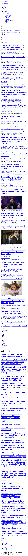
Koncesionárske (10, 20)
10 (4, 343)
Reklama (5, 11)
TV (4, 6)
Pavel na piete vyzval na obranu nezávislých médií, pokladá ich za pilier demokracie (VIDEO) (13, 67)
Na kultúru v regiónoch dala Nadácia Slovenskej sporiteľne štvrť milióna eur (14, 154)
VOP (4, 547)
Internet (5, 10)
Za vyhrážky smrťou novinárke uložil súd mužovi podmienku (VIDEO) (12, 264)
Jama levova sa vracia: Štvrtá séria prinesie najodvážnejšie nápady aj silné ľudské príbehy (13, 107)
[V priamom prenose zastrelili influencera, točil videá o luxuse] (14, 307)
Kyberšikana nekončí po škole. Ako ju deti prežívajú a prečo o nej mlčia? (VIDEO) (13, 215)
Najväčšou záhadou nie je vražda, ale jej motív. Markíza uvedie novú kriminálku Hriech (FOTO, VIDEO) (13, 140)
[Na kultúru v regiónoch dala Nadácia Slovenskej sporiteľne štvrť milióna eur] (14, 147)
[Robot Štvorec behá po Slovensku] (9, 52)
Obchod (8, 16)
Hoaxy (5, 5)
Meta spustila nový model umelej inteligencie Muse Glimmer (13, 227)
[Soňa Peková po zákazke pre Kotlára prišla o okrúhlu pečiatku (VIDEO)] (14, 160)
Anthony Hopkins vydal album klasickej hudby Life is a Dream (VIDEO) (12, 80)
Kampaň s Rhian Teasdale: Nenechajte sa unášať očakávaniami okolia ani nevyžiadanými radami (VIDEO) (14, 93)
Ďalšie (5, 13)
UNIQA (17, 271)
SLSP (25, 148)
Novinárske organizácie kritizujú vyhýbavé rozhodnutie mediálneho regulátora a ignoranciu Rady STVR (14, 324)
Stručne (8, 21)
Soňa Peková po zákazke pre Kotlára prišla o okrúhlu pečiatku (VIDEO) (13, 166)
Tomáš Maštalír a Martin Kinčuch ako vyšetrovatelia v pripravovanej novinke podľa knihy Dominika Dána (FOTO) (13, 251)
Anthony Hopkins (19, 74)
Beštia (14, 244)
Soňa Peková (19, 161)
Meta (18, 222)
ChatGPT (21, 113)
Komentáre (5, 3)
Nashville (18, 174)
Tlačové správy (9, 22)
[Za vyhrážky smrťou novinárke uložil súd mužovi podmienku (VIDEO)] (14, 258)
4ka (23, 53)
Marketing (8, 15)
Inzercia (5, 544)
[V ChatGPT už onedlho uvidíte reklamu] (10, 111)
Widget (5, 549)
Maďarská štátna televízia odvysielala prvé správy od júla (12, 128)
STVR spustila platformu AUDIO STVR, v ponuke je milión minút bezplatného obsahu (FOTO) (13, 47)
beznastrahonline (18, 210)
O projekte (5, 543)
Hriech (15, 134)
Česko (7, 19)
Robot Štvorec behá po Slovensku (13, 57)
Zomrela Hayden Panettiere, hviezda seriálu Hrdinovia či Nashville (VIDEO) (11, 179)
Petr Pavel (19, 62)
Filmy (7, 17)
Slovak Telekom (20, 87)
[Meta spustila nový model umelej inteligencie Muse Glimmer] (14, 221)
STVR (5, 42)
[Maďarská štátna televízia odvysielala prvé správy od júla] (14, 122)
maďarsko (17, 123)
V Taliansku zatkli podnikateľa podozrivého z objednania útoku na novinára (13, 191)
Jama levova (24, 102)
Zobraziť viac (4, 480)
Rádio (4, 7)
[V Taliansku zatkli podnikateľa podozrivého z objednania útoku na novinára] (14, 185)
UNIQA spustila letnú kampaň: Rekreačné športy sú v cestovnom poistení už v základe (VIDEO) (13, 277)
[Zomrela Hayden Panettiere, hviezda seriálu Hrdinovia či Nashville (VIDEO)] (14, 172)
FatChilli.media (4, 554)
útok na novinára (19, 186)
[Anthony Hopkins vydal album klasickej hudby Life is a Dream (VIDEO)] (14, 73)
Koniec (5, 345)
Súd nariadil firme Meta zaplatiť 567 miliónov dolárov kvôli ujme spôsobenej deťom (13, 301)
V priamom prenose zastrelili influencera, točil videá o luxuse (12, 312)
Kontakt (5, 548)
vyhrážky (17, 259)
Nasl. (4, 344)
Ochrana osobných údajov (9, 545)
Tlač (4, 8)
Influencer (17, 308)
